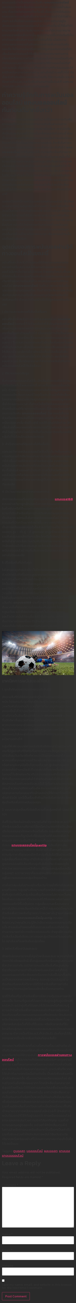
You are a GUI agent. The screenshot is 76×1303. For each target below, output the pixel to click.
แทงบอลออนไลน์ (12, 1155)
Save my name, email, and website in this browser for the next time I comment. (37, 1286)
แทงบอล (64, 1151)
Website (7, 1265)
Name (7, 1234)
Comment (10, 1184)
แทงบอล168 (64, 499)
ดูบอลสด (19, 1151)
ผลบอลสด (51, 1151)
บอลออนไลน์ (35, 1151)
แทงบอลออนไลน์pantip (29, 845)
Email (7, 1250)
